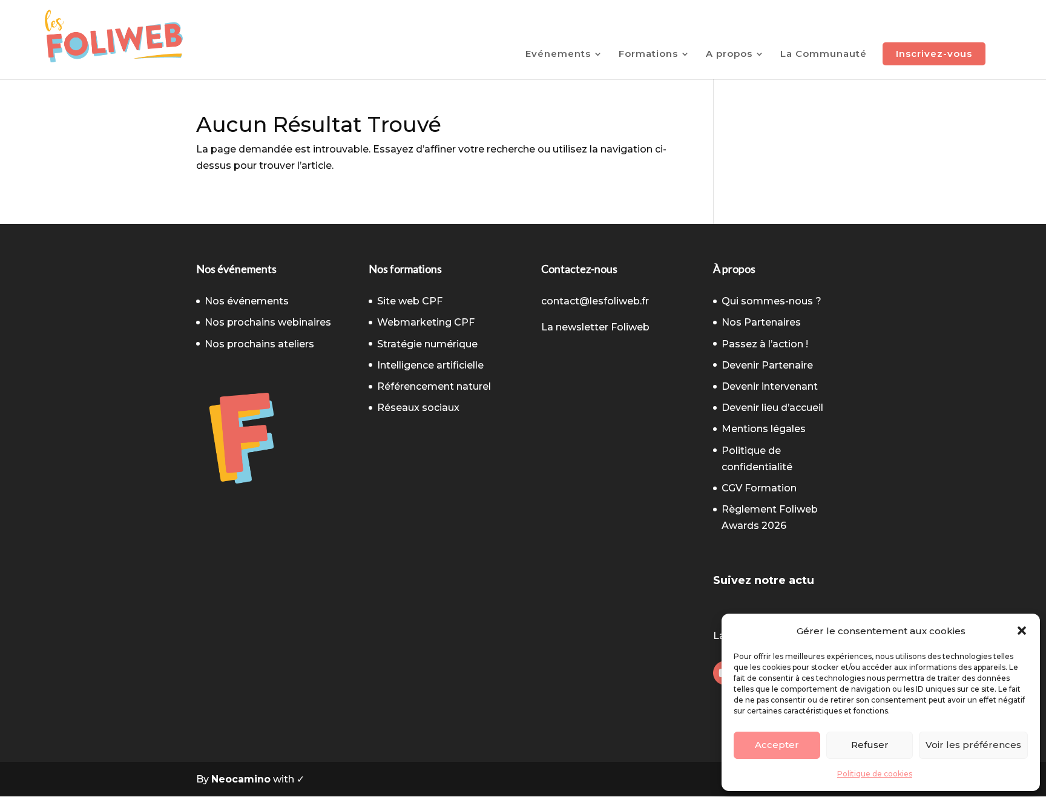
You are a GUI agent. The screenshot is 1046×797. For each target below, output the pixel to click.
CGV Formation (759, 488)
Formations (648, 54)
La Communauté (823, 54)
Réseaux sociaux (418, 407)
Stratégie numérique (427, 344)
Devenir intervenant (770, 386)
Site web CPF (409, 301)
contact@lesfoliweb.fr (595, 301)
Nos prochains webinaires (268, 322)
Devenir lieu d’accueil (772, 407)
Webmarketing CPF (426, 322)
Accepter (777, 744)
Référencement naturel (434, 386)
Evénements (558, 54)
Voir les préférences (973, 744)
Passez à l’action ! (765, 344)
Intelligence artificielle (430, 365)
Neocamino (241, 779)
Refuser (870, 744)
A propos (729, 54)
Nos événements (247, 301)
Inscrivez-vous (934, 53)
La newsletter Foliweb (595, 327)
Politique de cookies (874, 773)
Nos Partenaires (761, 322)
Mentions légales (764, 429)
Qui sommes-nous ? (771, 301)
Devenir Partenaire (767, 365)
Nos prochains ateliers (259, 344)
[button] (1022, 631)
